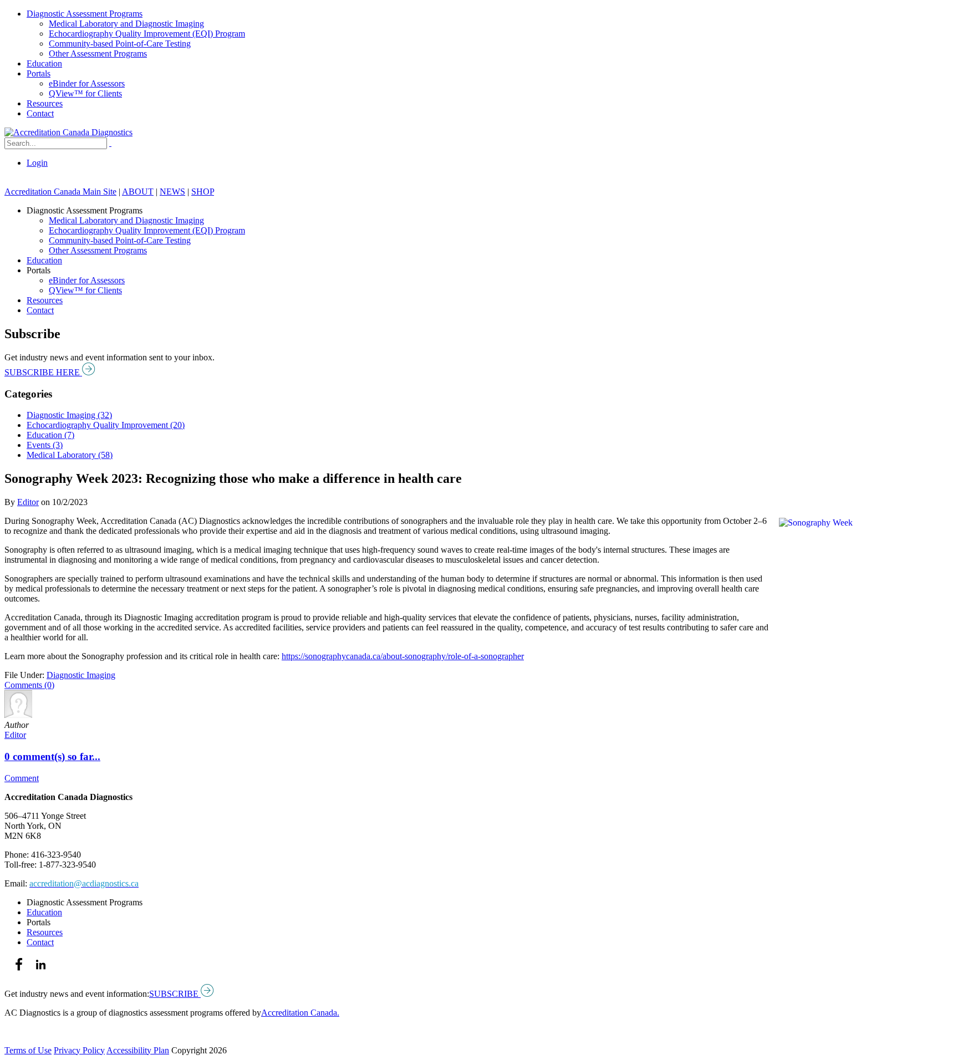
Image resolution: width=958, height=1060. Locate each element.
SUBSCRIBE (175, 993)
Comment (21, 778)
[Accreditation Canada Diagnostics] (68, 132)
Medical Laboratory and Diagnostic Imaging (126, 23)
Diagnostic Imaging (81, 675)
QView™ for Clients (85, 93)
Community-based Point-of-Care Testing (120, 43)
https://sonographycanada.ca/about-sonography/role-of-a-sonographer (403, 656)
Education (44, 63)
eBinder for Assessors (87, 83)
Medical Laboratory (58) (70, 455)
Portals (38, 73)
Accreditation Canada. (300, 1012)
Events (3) (45, 445)
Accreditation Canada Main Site (60, 191)
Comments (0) (29, 685)
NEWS (172, 191)
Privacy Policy (79, 1050)
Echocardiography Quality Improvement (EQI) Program (147, 33)
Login (37, 162)
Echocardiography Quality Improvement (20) (106, 425)
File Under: (24, 675)
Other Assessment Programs (98, 53)
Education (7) (50, 435)
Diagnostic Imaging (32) (69, 415)
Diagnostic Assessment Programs (84, 13)
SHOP (202, 191)
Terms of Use (28, 1050)
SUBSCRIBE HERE (43, 372)
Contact (40, 113)
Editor (28, 502)
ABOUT (138, 191)
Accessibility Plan (137, 1050)
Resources (45, 103)
